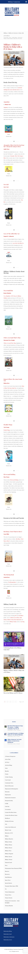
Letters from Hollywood (10, 827)
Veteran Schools (8, 897)
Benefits (7, 771)
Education (7, 791)
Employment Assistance (10, 797)
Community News (9, 782)
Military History (8, 844)
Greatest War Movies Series (11, 815)
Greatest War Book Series (10, 812)
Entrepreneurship (9, 800)
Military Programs (9, 853)
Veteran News (8, 894)
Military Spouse (8, 856)
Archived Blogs (8, 765)
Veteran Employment (9, 892)
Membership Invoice (8, 939)
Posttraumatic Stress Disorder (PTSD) (13, 868)
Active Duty (7, 759)
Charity (6, 774)
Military (7, 836)
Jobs (6, 824)
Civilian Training (9, 777)
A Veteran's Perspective (10, 756)
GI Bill (6, 803)
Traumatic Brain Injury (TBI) (11, 886)
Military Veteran (8, 859)
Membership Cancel (8, 934)
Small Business (8, 877)
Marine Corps (8, 830)
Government (8, 809)
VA (5, 889)
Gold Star (7, 806)
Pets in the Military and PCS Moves (13, 693)
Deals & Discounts (9, 785)
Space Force (7, 880)
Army (6, 768)
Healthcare (7, 818)
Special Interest (8, 883)
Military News (8, 850)
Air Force (7, 762)
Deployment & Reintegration (11, 788)
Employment (8, 794)
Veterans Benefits (9, 905)
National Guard (8, 862)
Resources (7, 874)
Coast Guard (8, 780)
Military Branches (9, 838)
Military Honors (8, 847)
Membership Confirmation (9, 937)
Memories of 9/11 (9, 833)
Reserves (7, 871)
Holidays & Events (9, 821)
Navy (6, 865)
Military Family (8, 841)
